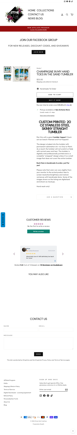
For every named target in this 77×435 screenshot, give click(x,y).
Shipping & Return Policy (12, 386)
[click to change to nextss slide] (63, 254)
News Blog (35, 18)
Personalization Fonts (11, 399)
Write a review (38, 231)
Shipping (39, 82)
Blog (5, 405)
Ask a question (55, 197)
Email (42, 326)
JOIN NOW (38, 52)
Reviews (3, 219)
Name (6, 326)
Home (31, 10)
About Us (7, 402)
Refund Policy (8, 396)
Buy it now (55, 100)
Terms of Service (60, 360)
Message (8, 335)
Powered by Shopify (38, 424)
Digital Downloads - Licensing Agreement (17, 393)
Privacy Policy (46, 360)
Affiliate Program (9, 380)
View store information (47, 115)
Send (38, 354)
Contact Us (36, 14)
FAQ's (6, 383)
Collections (45, 10)
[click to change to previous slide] (14, 254)
